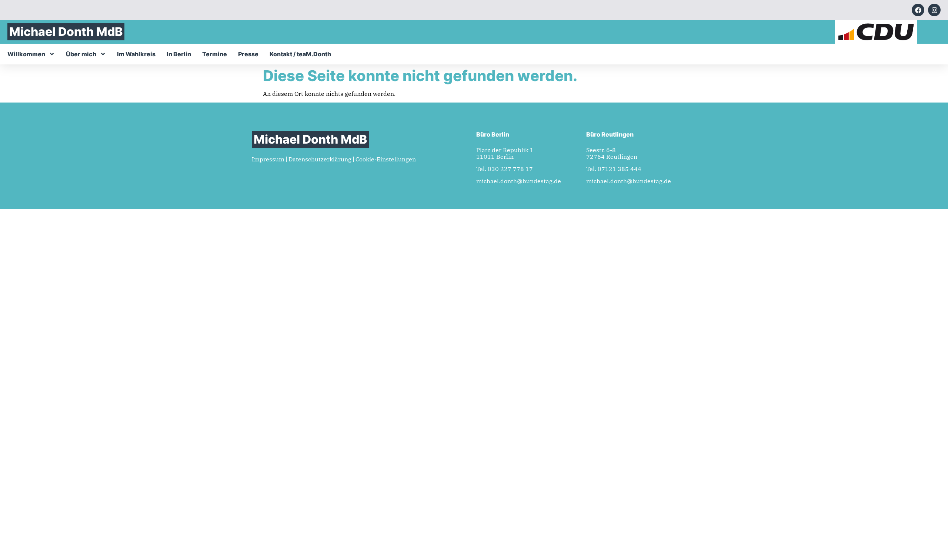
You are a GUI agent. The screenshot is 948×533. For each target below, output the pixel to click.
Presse (248, 54)
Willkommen (26, 54)
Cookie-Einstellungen (386, 159)
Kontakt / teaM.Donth (300, 54)
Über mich (81, 54)
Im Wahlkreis (136, 54)
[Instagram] (934, 10)
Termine (214, 54)
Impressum (268, 159)
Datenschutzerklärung (319, 159)
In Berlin (179, 54)
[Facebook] (918, 10)
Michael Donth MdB (66, 31)
